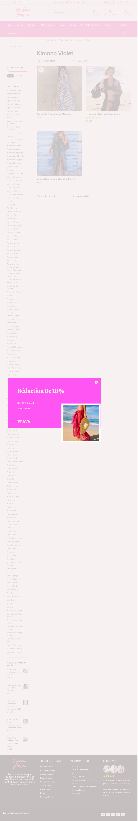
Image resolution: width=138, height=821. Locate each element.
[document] (69, 410)
